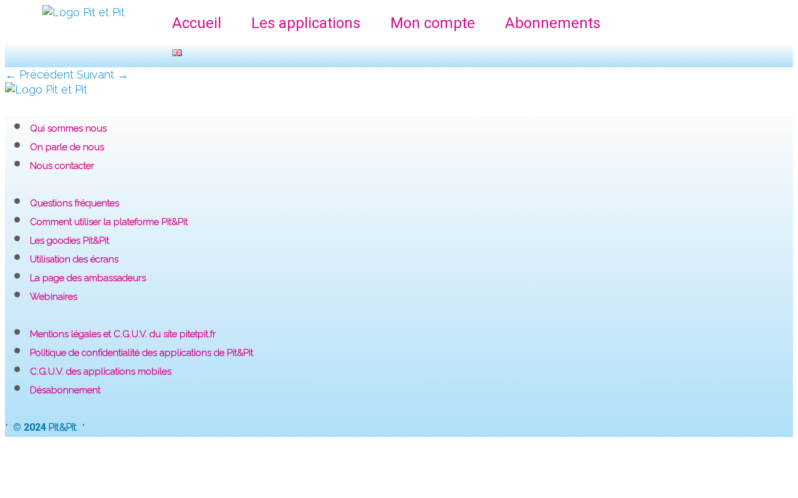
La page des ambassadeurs (88, 278)
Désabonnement (65, 390)
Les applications (305, 23)
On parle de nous (67, 147)
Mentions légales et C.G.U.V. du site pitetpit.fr (123, 334)
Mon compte (432, 23)
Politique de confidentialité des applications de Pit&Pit (141, 352)
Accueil (196, 23)
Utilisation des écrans (74, 259)
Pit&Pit (63, 427)
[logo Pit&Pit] (46, 89)
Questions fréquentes (74, 203)
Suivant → (102, 74)
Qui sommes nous (68, 128)
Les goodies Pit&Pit (69, 240)
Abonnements (552, 23)
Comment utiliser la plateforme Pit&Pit (109, 221)
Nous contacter (62, 165)
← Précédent (39, 74)
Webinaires (53, 296)
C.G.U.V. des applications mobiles (100, 371)
